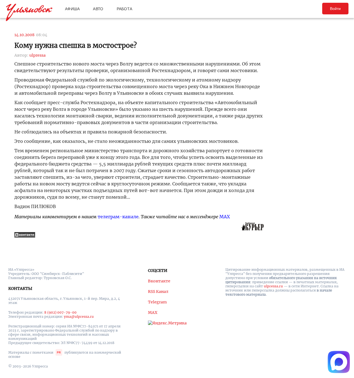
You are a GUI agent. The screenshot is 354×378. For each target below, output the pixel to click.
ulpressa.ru (273, 286)
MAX (224, 216)
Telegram (157, 302)
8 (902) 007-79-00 (60, 312)
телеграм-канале (118, 216)
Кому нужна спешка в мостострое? (75, 45)
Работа (124, 9)
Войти (335, 8)
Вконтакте (159, 281)
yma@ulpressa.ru (79, 316)
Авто (98, 9)
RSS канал (158, 291)
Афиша (72, 9)
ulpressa (37, 55)
